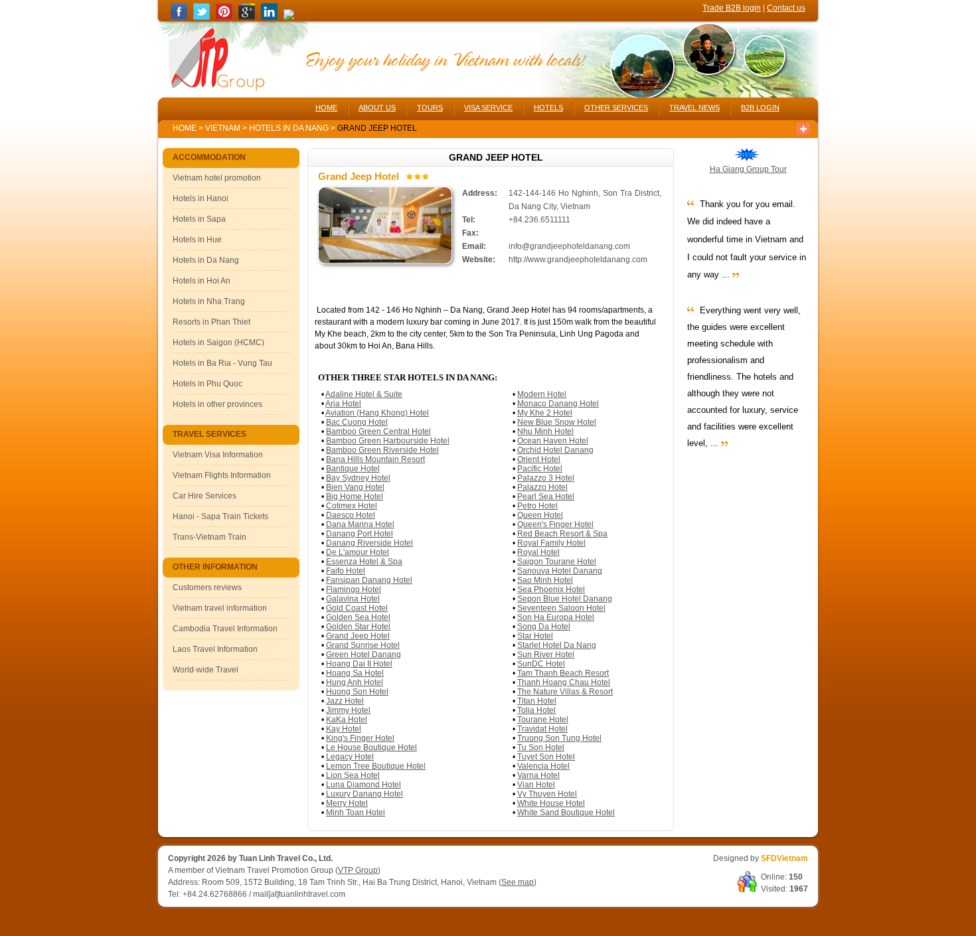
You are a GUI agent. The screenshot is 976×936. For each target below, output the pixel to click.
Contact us (786, 8)
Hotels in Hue (197, 239)
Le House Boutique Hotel (371, 747)
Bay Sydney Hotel (358, 478)
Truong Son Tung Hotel (559, 738)
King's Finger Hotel (360, 738)
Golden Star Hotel (358, 626)
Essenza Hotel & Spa (364, 561)
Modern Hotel (541, 394)
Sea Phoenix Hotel (551, 589)
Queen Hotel (540, 515)
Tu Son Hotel (540, 747)
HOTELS (548, 108)
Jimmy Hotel (348, 710)
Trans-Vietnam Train (209, 537)
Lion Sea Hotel (353, 775)
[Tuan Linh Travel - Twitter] (201, 17)
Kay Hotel (343, 729)
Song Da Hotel (543, 626)
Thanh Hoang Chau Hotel (563, 682)
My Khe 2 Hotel (544, 413)
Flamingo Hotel (353, 589)
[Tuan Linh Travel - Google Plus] (246, 17)
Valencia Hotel (543, 766)
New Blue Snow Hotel (556, 422)
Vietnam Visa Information (218, 454)
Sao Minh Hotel (545, 580)
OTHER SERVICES (616, 108)
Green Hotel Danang (363, 654)
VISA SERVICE (488, 108)
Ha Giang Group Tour (748, 169)
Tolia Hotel (536, 710)
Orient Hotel (538, 459)
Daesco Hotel (350, 515)
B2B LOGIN (760, 108)
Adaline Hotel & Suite (363, 394)
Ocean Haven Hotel (552, 440)
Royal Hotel (538, 552)
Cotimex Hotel (351, 505)
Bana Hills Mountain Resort (375, 459)
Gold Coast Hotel (357, 608)
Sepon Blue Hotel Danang (564, 598)
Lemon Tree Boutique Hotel (376, 766)
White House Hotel (551, 803)
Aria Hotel (343, 403)
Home (185, 128)
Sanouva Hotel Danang (559, 571)
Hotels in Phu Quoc (207, 383)
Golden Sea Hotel (358, 617)
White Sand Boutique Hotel (566, 812)
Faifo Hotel (345, 571)
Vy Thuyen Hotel (547, 794)
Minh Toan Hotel (355, 812)
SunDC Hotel (541, 663)
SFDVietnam (784, 858)
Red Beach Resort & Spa (562, 533)
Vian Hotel (536, 784)
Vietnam (222, 128)
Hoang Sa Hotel (355, 673)
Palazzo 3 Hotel (545, 478)
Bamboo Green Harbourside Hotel (387, 440)
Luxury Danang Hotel (364, 794)
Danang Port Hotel (359, 533)
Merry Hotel (347, 803)
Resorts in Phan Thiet (211, 322)
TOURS (430, 108)
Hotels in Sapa (199, 219)
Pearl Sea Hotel (545, 496)
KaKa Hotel (346, 719)
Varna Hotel (538, 775)
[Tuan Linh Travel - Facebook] (179, 17)
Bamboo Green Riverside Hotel (382, 450)
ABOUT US (377, 108)
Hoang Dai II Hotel (359, 663)
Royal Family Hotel (551, 543)
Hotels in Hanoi (200, 198)
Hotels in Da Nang (290, 128)
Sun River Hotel (545, 654)
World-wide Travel (205, 669)
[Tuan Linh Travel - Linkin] (269, 17)
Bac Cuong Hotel (357, 422)
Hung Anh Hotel (354, 682)
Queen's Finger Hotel (555, 524)
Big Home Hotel (354, 496)
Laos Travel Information (215, 649)
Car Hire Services (204, 496)
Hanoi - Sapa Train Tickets (220, 516)
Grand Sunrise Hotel (363, 645)
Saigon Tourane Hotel (556, 561)
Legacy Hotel (350, 756)
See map (517, 882)
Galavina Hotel (353, 598)
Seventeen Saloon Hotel (561, 608)
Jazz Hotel (345, 701)
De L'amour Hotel (357, 552)
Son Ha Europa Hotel (555, 617)
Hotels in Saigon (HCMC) (218, 342)
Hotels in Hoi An (201, 280)
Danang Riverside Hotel (369, 543)
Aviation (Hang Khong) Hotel (377, 413)
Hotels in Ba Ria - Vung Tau (222, 363)
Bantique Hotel (353, 468)
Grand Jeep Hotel (358, 636)
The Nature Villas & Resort (565, 691)
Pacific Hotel (539, 468)
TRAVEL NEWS (694, 108)
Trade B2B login (731, 8)
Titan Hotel (536, 701)
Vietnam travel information (220, 608)
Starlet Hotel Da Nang (556, 645)
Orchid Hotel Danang (555, 450)
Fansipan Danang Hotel (369, 580)
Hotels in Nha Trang (209, 301)
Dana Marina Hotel (360, 524)
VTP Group (358, 870)
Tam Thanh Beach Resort (563, 673)
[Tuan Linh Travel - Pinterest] (224, 17)
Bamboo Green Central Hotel (378, 431)
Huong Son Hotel (357, 691)
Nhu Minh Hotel (545, 431)
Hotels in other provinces (217, 404)
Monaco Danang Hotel (558, 403)
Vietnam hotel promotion (217, 178)
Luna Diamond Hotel (363, 784)
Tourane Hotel (542, 719)
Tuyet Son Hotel (546, 756)
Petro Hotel (537, 505)
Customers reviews (207, 587)
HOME (326, 108)
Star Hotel (535, 636)
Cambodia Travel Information (225, 628)
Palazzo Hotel (542, 487)
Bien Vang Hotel (355, 487)
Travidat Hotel (542, 729)
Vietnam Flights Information (222, 475)
